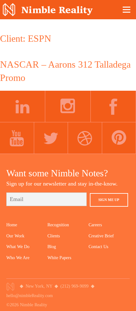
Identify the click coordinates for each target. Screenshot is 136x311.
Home (11, 225)
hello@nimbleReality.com (29, 295)
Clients (53, 236)
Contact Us (98, 246)
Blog (51, 246)
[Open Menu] (127, 9)
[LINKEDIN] (22, 106)
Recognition (58, 225)
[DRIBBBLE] (85, 138)
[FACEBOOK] (113, 106)
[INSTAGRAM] (67, 106)
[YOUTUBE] (17, 138)
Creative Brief (101, 236)
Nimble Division (48, 9)
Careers (95, 225)
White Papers (59, 257)
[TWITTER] (51, 138)
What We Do (17, 246)
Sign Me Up (109, 200)
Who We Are (17, 257)
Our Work (15, 236)
